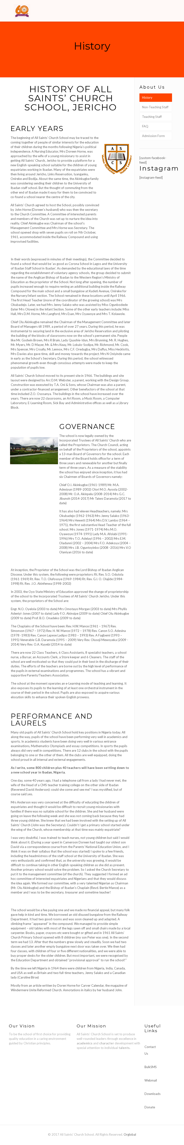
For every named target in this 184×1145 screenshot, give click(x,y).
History (147, 97)
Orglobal (130, 1134)
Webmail (150, 1080)
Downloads (152, 1094)
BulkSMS (150, 1067)
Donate (149, 1107)
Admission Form (153, 136)
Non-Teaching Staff (155, 107)
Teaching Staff (152, 117)
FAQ (145, 126)
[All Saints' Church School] (22, 11)
